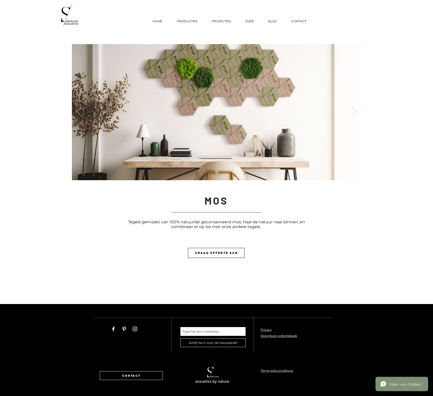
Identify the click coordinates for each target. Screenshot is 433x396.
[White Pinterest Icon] (124, 329)
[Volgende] (354, 112)
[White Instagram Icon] (135, 329)
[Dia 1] (216, 172)
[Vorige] (79, 112)
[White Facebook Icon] (113, 329)
